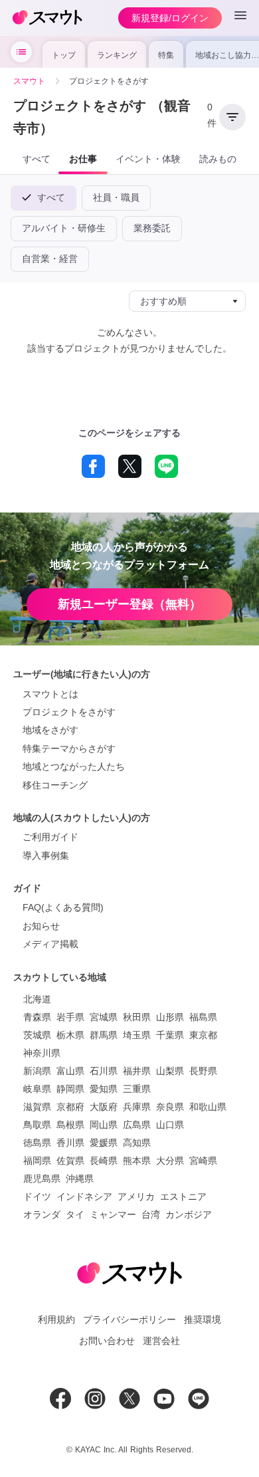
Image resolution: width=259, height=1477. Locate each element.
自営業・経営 (50, 258)
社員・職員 (116, 197)
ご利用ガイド (50, 837)
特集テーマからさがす (69, 748)
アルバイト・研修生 (64, 228)
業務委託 (152, 228)
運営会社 (161, 1340)
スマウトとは (50, 694)
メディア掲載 (50, 944)
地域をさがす (50, 730)
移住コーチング (55, 785)
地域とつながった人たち (74, 766)
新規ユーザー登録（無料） (129, 604)
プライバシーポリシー (129, 1319)
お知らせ (41, 926)
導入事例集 (46, 855)
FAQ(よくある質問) (63, 907)
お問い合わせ (107, 1340)
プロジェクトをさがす (69, 712)
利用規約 (56, 1319)
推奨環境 (202, 1319)
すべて (49, 197)
